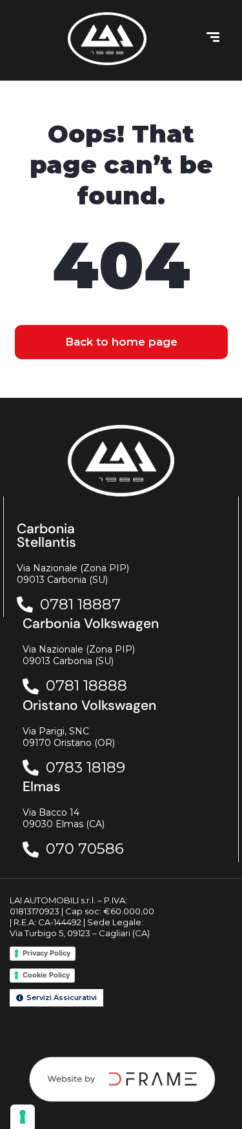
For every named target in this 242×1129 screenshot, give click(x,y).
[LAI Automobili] (107, 38)
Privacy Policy (46, 952)
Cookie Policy (46, 974)
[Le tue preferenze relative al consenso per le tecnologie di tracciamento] (22, 1116)
